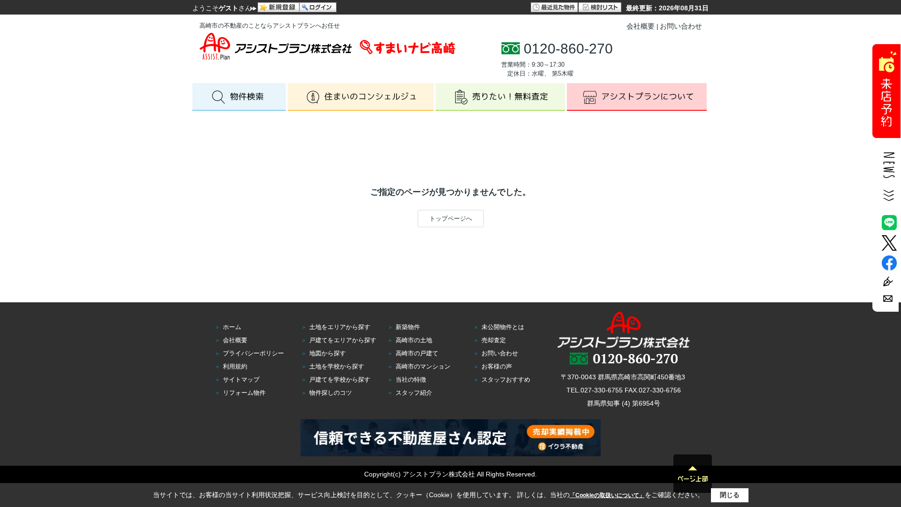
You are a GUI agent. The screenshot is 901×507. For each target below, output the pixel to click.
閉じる (730, 495)
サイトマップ (241, 379)
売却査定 (493, 340)
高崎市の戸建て (417, 353)
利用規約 (235, 366)
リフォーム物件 (244, 392)
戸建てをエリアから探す (342, 340)
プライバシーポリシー (253, 353)
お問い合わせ (681, 26)
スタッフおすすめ (505, 379)
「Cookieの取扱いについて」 (607, 495)
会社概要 (640, 26)
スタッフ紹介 (414, 392)
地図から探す (327, 353)
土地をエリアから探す (339, 326)
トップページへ (450, 218)
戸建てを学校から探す (339, 379)
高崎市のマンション (423, 366)
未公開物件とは (502, 326)
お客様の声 (496, 366)
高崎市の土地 (414, 340)
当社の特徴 (411, 379)
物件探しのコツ (330, 392)
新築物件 (408, 326)
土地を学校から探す (336, 366)
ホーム (232, 326)
